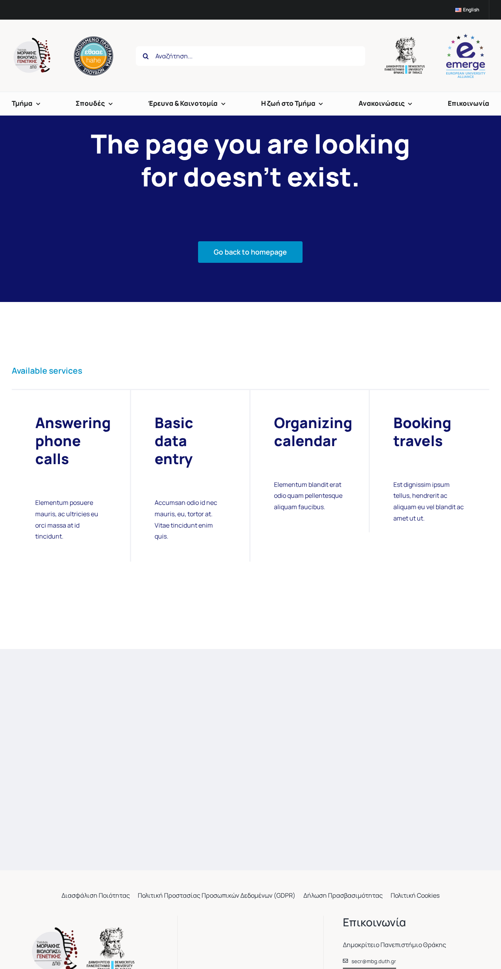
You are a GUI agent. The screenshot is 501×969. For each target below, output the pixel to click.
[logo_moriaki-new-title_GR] (85, 930)
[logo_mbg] (33, 40)
